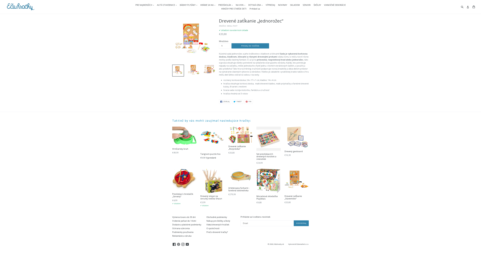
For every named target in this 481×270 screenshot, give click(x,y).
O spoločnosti (212, 228)
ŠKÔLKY (317, 5)
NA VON (240, 5)
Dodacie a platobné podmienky (186, 224)
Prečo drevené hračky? (217, 232)
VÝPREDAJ (270, 5)
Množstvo (223, 41)
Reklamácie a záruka (181, 235)
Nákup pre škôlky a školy (218, 221)
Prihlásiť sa (255, 8)
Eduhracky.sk (279, 244)
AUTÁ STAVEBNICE (166, 5)
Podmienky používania (182, 232)
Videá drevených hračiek (217, 224)
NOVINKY (282, 5)
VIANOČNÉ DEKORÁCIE (335, 5)
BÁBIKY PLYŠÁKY (188, 5)
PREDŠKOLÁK (224, 5)
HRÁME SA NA (207, 5)
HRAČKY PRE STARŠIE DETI (234, 8)
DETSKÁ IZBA (254, 5)
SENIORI (307, 5)
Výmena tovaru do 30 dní (184, 217)
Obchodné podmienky (216, 217)
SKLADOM (295, 5)
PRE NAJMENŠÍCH (144, 5)
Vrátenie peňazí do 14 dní (184, 221)
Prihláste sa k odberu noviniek (255, 217)
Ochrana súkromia (181, 228)
